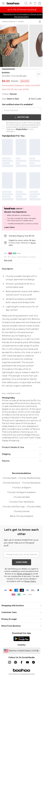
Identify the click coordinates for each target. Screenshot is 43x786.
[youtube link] (27, 662)
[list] (21, 9)
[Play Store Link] (21, 638)
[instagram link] (9, 662)
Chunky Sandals (21, 497)
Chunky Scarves (21, 511)
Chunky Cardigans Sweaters (21, 492)
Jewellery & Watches (8, 21)
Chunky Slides (34, 506)
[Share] (40, 21)
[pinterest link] (15, 662)
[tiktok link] (33, 662)
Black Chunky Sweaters (21, 516)
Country (21, 645)
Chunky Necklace (11, 483)
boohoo (6, 72)
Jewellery (21, 21)
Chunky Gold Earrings (14, 506)
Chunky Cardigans (21, 487)
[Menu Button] (3, 3)
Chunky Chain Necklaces (21, 502)
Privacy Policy (21, 129)
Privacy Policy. (30, 581)
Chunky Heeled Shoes (29, 478)
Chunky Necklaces (31, 483)
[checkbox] (3, 127)
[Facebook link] (21, 662)
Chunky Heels (9, 478)
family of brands (23, 574)
